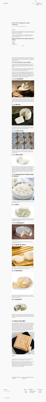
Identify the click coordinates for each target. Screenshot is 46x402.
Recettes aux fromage (24, 26)
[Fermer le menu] (35, 1)
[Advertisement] (23, 12)
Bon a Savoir (6, 3)
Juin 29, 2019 (13, 26)
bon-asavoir (18, 26)
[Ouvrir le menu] (33, 3)
